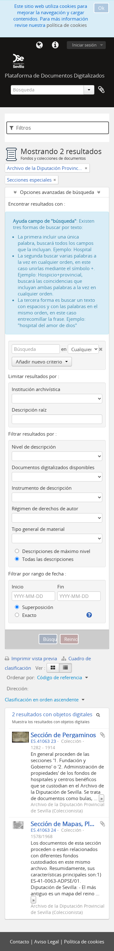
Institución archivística (36, 389)
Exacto (28, 615)
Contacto (20, 941)
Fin (60, 586)
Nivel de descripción (34, 447)
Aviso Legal (47, 941)
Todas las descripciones (47, 559)
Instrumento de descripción (42, 488)
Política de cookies (84, 941)
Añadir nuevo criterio (39, 361)
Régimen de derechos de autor (45, 508)
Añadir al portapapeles (102, 735)
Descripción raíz (29, 410)
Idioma (39, 45)
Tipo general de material (38, 529)
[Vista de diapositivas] (53, 668)
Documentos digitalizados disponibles (53, 467)
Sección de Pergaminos (63, 735)
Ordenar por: (21, 677)
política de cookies (67, 25)
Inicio (17, 586)
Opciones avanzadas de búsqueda (57, 192)
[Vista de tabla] (65, 668)
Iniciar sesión (84, 45)
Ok (101, 8)
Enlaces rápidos (55, 45)
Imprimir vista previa (33, 658)
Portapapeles (101, 90)
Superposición (37, 607)
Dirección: (17, 688)
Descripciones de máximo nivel (55, 551)
